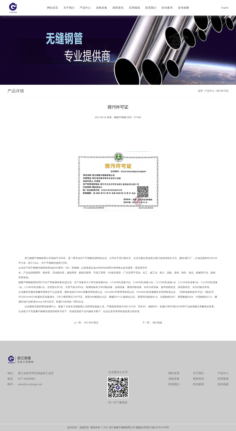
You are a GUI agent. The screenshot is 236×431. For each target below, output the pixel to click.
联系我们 (150, 7)
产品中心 (85, 7)
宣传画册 (183, 7)
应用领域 (134, 7)
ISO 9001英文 (91, 322)
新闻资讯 (118, 7)
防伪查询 (167, 7)
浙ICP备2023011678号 (157, 427)
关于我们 (68, 7)
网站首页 (52, 7)
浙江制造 (157, 322)
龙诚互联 (84, 427)
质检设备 (101, 7)
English (225, 7)
